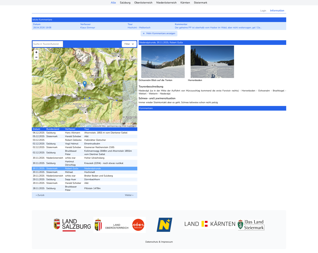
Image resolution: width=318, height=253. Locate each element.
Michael (69, 172)
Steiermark (200, 2)
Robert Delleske (73, 140)
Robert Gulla (71, 168)
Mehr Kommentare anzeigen (160, 33)
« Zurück (40, 195)
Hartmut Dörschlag (70, 163)
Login (263, 10)
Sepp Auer (70, 179)
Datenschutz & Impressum (159, 241)
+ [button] (36, 52)
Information (277, 10)
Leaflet (88, 126)
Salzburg (125, 2)
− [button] (36, 57)
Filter (127, 44)
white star (70, 157)
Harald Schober (73, 136)
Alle (113, 2)
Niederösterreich (166, 2)
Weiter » (129, 195)
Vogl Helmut (71, 143)
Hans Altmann (72, 132)
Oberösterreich (143, 2)
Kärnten (185, 2)
